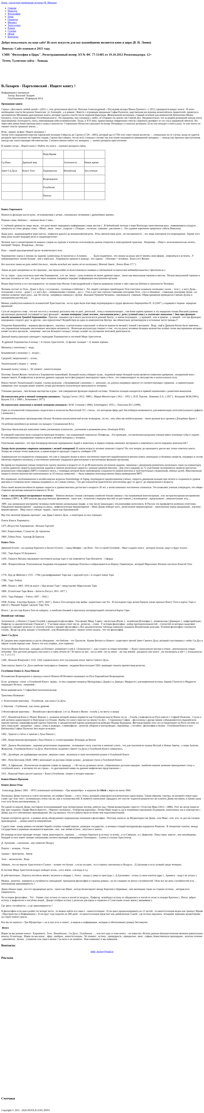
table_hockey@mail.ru (102, 951)
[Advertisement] (38, 70)
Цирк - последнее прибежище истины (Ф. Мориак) (29, 2)
